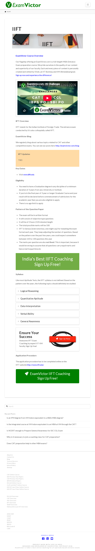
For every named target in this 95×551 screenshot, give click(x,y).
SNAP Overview (12, 504)
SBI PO (9, 524)
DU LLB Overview (12, 496)
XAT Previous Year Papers (15, 477)
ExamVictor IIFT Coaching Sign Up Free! (50, 376)
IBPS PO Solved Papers (14, 481)
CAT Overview (11, 498)
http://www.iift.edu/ (35, 365)
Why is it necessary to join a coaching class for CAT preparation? (33, 437)
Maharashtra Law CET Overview (17, 507)
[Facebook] (43, 538)
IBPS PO (9, 522)
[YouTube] (52, 538)
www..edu (28, 174)
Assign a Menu (47, 535)
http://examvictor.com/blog (67, 145)
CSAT (8, 528)
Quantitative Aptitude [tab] (31, 298)
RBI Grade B (11, 526)
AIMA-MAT (10, 514)
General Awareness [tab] (30, 321)
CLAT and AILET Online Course (17, 485)
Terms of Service (12, 461)
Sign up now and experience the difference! (34, 75)
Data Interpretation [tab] (30, 306)
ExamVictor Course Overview (29, 56)
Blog (8, 459)
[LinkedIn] (47, 538)
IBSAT (9, 520)
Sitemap (9, 467)
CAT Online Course (13, 474)
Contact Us (10, 457)
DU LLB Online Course (14, 483)
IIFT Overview (11, 502)
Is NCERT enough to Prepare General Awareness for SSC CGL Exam (35, 430)
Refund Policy (11, 465)
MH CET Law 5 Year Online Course (18, 489)
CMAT (9, 518)
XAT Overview (11, 500)
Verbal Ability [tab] (27, 313)
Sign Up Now (64, 338)
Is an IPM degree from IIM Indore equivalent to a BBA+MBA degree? (35, 418)
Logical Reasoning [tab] (29, 291)
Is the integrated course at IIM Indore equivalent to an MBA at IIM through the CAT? (41, 424)
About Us (10, 455)
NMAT (9, 516)
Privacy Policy (11, 463)
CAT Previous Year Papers (15, 479)
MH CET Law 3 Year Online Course (18, 487)
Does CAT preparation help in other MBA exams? (27, 443)
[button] (87, 4)
